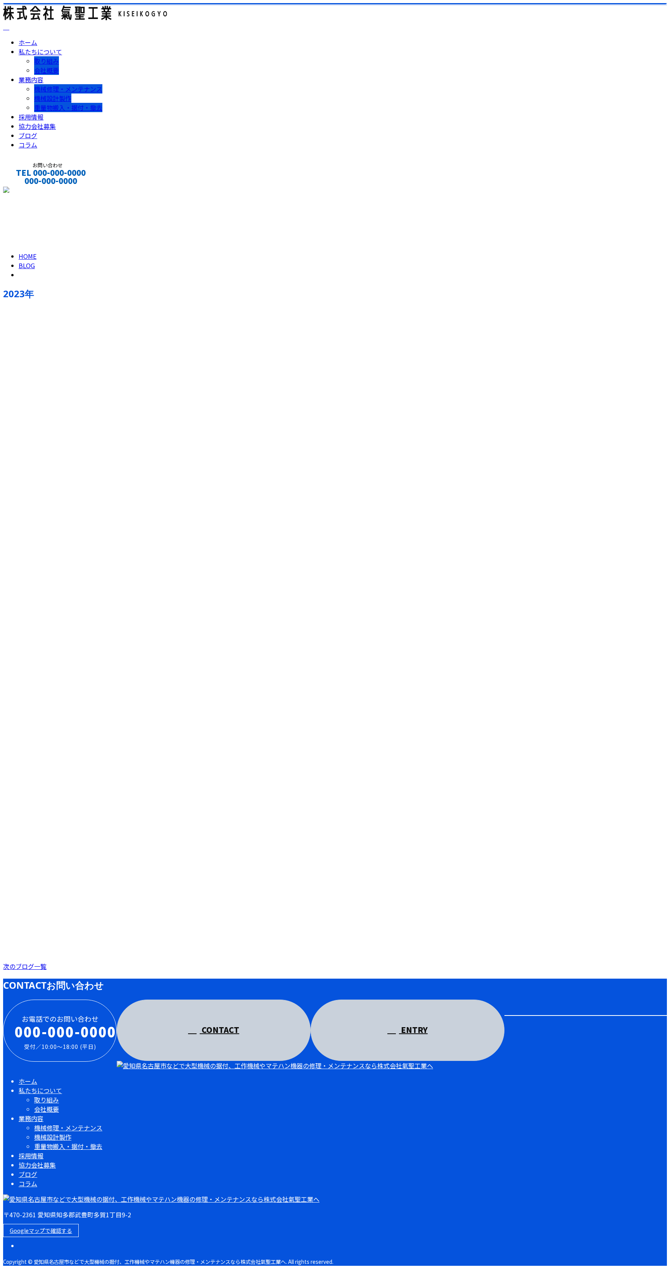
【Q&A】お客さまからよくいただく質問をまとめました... (99, 721)
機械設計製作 (52, 98)
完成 (10, 852)
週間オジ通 (49, 493)
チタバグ (18, 917)
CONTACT (30, 191)
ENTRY (413, 1029)
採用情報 (31, 116)
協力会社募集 (37, 126)
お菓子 (14, 591)
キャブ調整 (21, 656)
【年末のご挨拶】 (32, 329)
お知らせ (46, 362)
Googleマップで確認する (41, 1230)
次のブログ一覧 (25, 966)
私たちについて (40, 51)
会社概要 (46, 70)
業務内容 (31, 79)
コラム (28, 144)
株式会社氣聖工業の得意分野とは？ (62, 525)
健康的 (14, 787)
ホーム (28, 42)
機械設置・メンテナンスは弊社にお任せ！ (73, 395)
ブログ (28, 135)
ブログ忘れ (21, 460)
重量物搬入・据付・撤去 (68, 107)
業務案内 (46, 428)
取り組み (46, 61)
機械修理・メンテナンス (68, 89)
